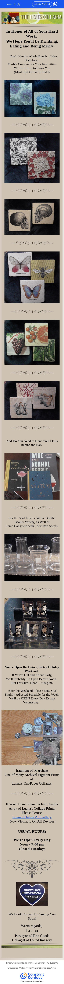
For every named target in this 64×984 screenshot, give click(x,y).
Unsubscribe (13, 968)
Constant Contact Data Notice (44, 968)
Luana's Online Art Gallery (32, 817)
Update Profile (25, 968)
